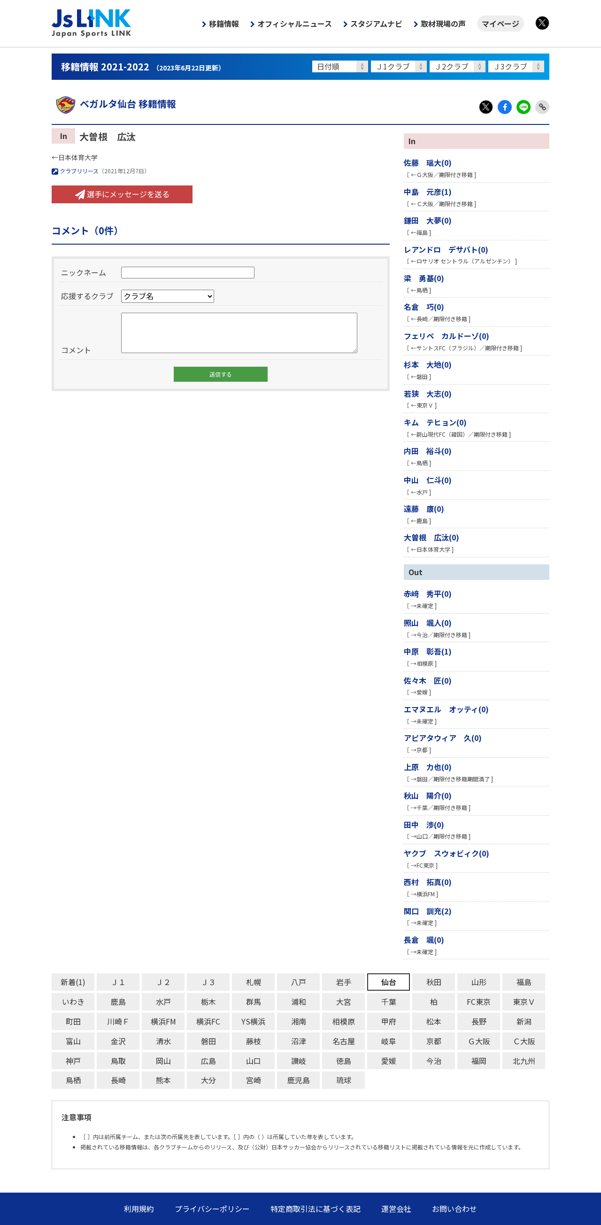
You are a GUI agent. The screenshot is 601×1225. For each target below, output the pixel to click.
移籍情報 (224, 23)
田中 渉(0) (424, 824)
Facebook (505, 107)
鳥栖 (73, 1080)
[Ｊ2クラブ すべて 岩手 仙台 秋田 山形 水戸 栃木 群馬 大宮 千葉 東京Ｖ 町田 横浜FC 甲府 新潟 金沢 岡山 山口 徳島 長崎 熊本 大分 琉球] (459, 66)
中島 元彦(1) (428, 191)
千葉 (388, 1001)
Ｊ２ (163, 981)
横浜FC (208, 1021)
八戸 (298, 981)
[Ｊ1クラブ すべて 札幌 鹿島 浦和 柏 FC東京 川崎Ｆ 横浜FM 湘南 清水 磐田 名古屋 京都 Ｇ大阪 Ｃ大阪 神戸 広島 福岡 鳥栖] (400, 66)
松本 (433, 1021)
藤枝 (253, 1041)
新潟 (524, 1021)
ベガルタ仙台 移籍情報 (128, 103)
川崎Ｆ (118, 1021)
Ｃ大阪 (524, 1041)
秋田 (433, 981)
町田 (73, 1021)
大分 (208, 1080)
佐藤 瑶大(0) (428, 162)
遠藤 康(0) (424, 508)
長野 (478, 1021)
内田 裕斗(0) (428, 450)
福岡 (478, 1060)
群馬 (253, 1001)
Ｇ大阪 (479, 1041)
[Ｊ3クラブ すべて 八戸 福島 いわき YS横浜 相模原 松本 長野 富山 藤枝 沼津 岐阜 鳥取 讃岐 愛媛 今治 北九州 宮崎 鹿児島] (517, 66)
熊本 (163, 1080)
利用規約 (139, 1208)
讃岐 (298, 1060)
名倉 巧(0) (424, 306)
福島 (524, 981)
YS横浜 (253, 1021)
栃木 (208, 1001)
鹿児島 (298, 1080)
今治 (433, 1060)
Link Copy (542, 107)
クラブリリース (78, 171)
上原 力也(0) (428, 766)
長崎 (118, 1080)
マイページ (500, 23)
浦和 (298, 1001)
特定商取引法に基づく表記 (315, 1208)
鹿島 (118, 1001)
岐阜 (388, 1041)
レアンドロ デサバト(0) (446, 249)
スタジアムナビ (376, 23)
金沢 (118, 1041)
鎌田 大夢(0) (428, 220)
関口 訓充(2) (428, 911)
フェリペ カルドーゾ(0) (446, 335)
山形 (478, 981)
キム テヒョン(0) (435, 422)
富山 (73, 1041)
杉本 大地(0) (428, 364)
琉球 (343, 1080)
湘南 (298, 1021)
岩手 (343, 981)
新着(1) (73, 981)
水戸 (163, 1001)
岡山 (163, 1060)
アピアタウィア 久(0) (443, 737)
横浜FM (163, 1021)
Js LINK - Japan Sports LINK (91, 23)
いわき (73, 1001)
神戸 (73, 1060)
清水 (163, 1041)
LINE (523, 107)
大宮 (343, 1001)
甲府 (388, 1021)
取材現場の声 (443, 23)
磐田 (208, 1041)
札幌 (253, 981)
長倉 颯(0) (424, 939)
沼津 (298, 1041)
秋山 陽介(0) (428, 795)
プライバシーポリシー (212, 1208)
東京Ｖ (524, 1001)
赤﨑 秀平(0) (428, 593)
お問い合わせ (454, 1208)
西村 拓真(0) (428, 881)
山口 (253, 1060)
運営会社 (396, 1208)
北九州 (524, 1060)
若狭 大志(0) (428, 393)
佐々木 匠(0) (428, 680)
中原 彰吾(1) (428, 651)
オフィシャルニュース (294, 23)
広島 (208, 1060)
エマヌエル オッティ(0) (446, 709)
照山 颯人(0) (428, 622)
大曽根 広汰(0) (431, 537)
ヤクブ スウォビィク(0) (446, 853)
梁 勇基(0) (424, 278)
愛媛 (388, 1060)
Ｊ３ (208, 981)
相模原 (343, 1021)
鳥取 (118, 1060)
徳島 (343, 1060)
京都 (433, 1041)
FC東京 (479, 1001)
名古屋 (343, 1041)
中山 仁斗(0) (428, 479)
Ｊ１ (118, 981)
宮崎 (253, 1080)
